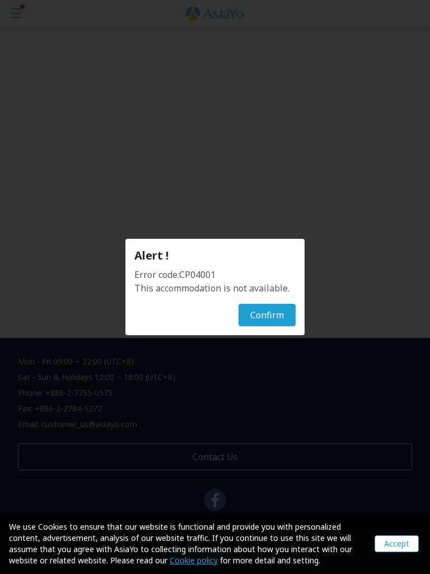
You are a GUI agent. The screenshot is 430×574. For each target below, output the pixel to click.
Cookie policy (194, 560)
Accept (396, 543)
